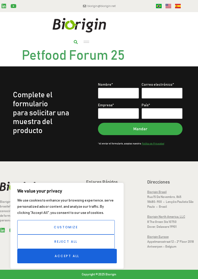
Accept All (67, 256)
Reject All (66, 241)
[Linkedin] (3, 6)
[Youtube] (13, 6)
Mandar (140, 129)
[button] (75, 42)
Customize (66, 227)
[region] (67, 226)
